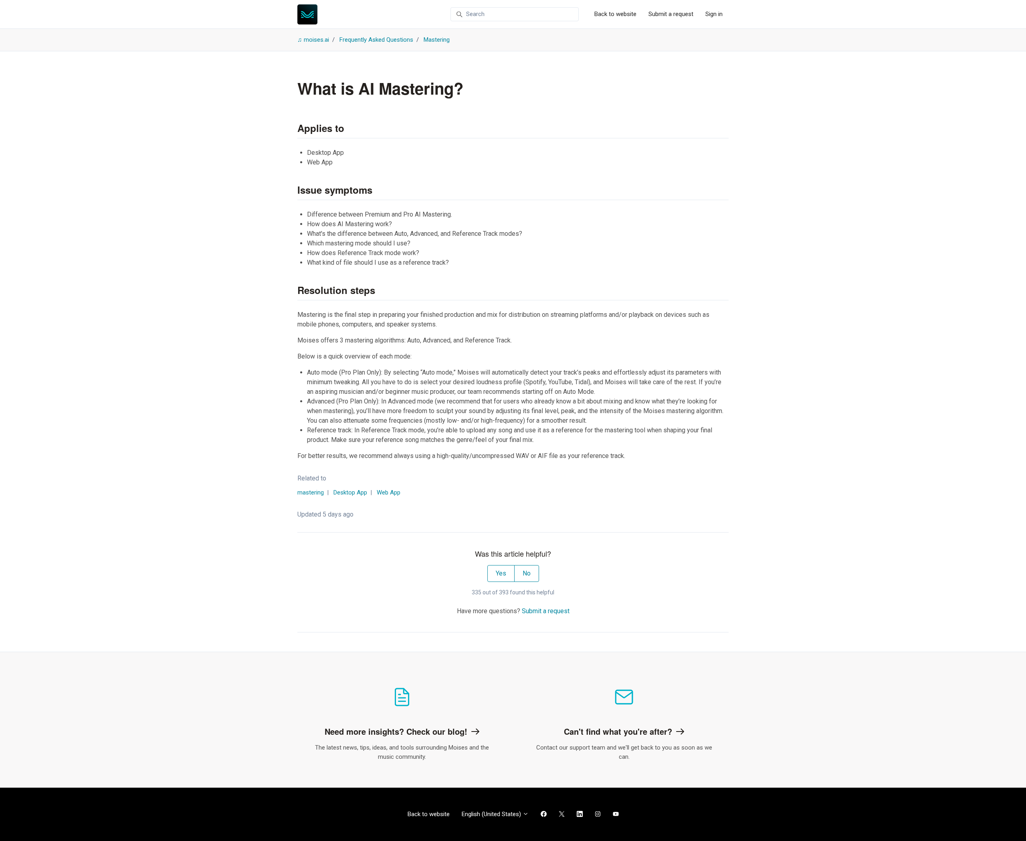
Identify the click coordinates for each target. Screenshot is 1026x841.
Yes (501, 573)
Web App (388, 492)
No (527, 573)
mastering (310, 492)
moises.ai (316, 39)
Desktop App (350, 492)
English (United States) (492, 814)
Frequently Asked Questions (376, 39)
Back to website (615, 14)
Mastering (437, 39)
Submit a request (670, 14)
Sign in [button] (714, 14)
